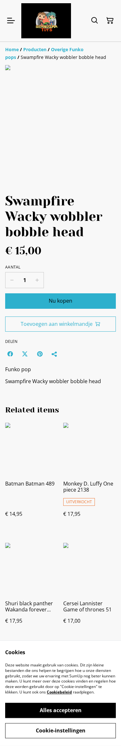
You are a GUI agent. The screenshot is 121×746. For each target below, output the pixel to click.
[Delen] (54, 354)
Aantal (13, 267)
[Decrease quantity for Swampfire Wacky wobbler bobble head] (11, 280)
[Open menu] (11, 21)
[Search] (94, 21)
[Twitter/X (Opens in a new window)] (25, 354)
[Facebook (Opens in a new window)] (10, 354)
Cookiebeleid (59, 692)
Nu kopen (60, 300)
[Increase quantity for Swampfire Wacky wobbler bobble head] (37, 280)
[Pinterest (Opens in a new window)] (40, 354)
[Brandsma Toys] (46, 20)
